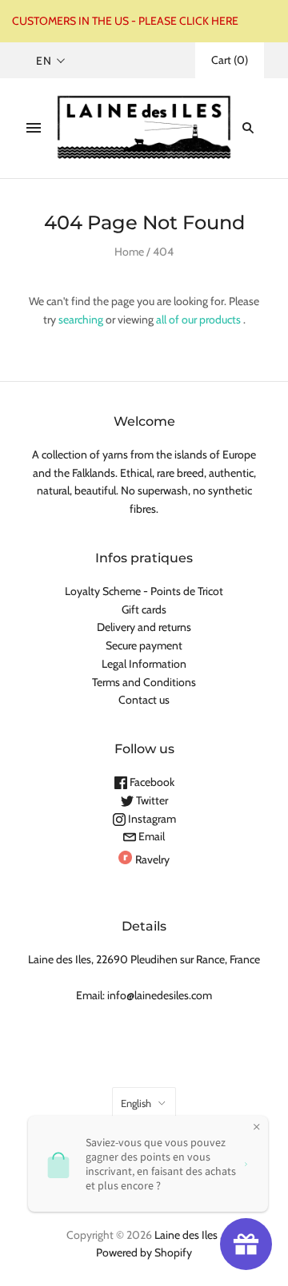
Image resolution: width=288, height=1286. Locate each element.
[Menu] (33, 128)
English (136, 1103)
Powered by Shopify (144, 1252)
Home (129, 251)
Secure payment (144, 645)
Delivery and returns (144, 627)
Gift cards (144, 609)
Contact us (144, 700)
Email (150, 836)
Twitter (151, 800)
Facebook (150, 782)
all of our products (198, 319)
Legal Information (144, 664)
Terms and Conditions (144, 682)
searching (80, 319)
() (229, 60)
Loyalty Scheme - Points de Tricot (144, 591)
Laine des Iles (186, 1235)
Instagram (151, 819)
